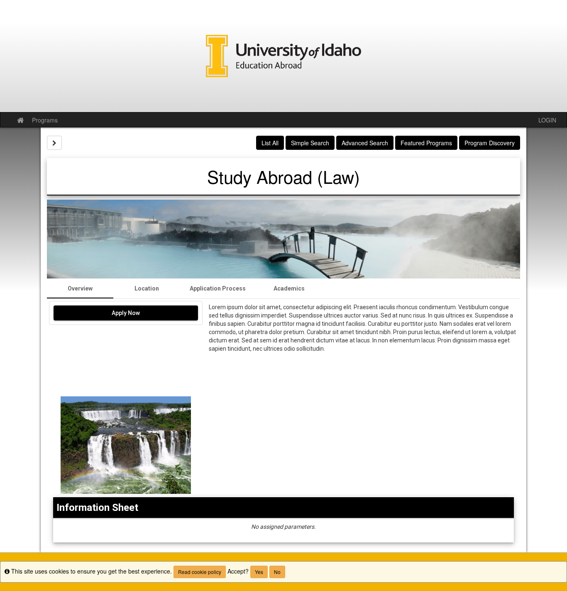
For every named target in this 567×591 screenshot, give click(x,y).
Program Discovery (489, 143)
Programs (45, 120)
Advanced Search (365, 143)
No (277, 571)
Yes (259, 571)
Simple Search (310, 143)
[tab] (80, 288)
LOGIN (547, 120)
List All (270, 143)
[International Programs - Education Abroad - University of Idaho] (283, 56)
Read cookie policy (199, 571)
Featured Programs (426, 143)
